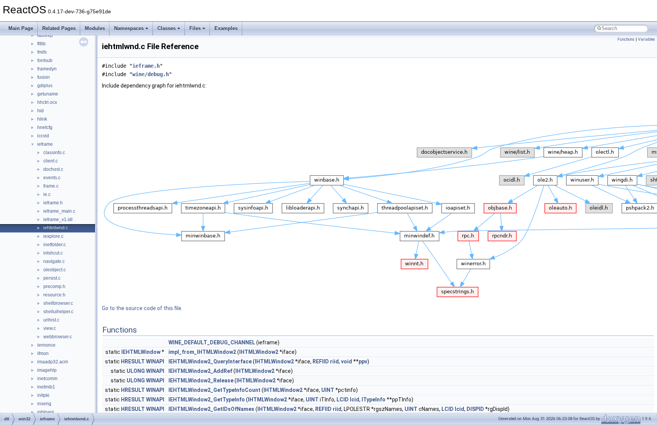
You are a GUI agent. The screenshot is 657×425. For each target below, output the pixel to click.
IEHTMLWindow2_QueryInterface (210, 361)
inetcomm (47, 378)
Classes (166, 28)
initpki (43, 395)
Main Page (20, 28)
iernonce (46, 345)
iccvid (43, 135)
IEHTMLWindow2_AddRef (200, 371)
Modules (95, 28)
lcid (354, 399)
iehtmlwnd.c (55, 228)
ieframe (45, 144)
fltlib (41, 43)
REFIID (321, 361)
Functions (626, 39)
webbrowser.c (57, 336)
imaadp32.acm (52, 362)
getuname (47, 94)
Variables (646, 39)
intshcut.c (53, 253)
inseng (44, 403)
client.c (50, 161)
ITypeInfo (374, 399)
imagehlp (47, 370)
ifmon (43, 353)
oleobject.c (54, 269)
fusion (43, 77)
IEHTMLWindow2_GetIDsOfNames (211, 409)
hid (40, 110)
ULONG (136, 371)
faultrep (45, 35)
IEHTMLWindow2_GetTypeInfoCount (214, 390)
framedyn (47, 69)
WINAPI (155, 361)
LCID (342, 399)
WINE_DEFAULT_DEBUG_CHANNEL (211, 342)
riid (334, 361)
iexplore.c (53, 236)
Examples (226, 28)
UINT (327, 390)
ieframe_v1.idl (58, 219)
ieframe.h (53, 202)
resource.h (54, 295)
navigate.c (54, 261)
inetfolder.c (54, 244)
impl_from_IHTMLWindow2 (202, 352)
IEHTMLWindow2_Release (200, 380)
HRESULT (133, 361)
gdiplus (44, 85)
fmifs (42, 52)
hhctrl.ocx (47, 102)
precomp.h (54, 286)
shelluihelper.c (58, 311)
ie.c (47, 194)
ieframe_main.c (59, 211)
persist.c (51, 278)
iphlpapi (45, 412)
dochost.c (53, 169)
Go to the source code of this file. (142, 308)
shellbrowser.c (58, 303)
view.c (49, 328)
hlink (42, 119)
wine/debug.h (150, 74)
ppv (363, 361)
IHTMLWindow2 (258, 352)
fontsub (44, 60)
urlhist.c (51, 320)
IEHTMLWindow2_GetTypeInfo (206, 399)
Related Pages (59, 28)
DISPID (475, 409)
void (346, 361)
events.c (51, 177)
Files (195, 28)
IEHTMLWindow (140, 352)
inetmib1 (46, 387)
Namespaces (129, 28)
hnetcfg (44, 127)
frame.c (51, 186)
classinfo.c (54, 152)
